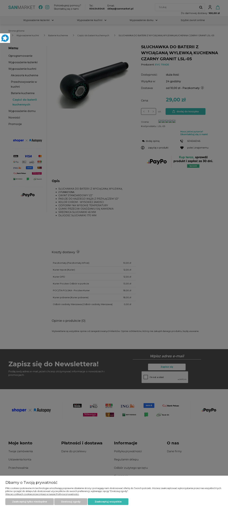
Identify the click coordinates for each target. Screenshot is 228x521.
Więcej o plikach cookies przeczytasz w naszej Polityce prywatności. (42, 494)
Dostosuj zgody (70, 501)
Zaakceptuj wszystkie (108, 501)
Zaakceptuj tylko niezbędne (29, 501)
